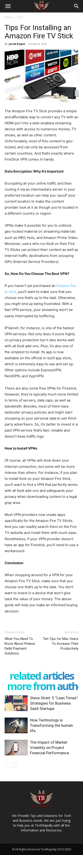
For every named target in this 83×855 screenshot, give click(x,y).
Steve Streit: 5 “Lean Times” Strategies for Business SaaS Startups (54, 703)
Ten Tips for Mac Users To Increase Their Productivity (60, 644)
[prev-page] (7, 765)
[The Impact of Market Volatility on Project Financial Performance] (16, 748)
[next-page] (15, 765)
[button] (7, 6)
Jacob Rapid (17, 44)
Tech (20, 17)
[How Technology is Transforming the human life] (16, 725)
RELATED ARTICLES (41, 675)
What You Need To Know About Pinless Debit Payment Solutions (20, 646)
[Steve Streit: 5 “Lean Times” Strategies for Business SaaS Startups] (16, 703)
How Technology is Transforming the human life (51, 725)
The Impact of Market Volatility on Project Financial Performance (49, 747)
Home (9, 17)
